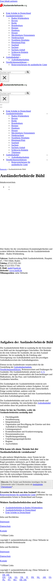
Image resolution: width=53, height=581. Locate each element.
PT (9, 580)
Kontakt (3, 531)
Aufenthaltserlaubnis (20, 59)
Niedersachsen (17, 37)
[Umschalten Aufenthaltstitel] (47, 155)
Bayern (14, 20)
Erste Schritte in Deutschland (18, 13)
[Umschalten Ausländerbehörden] (47, 113)
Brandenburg (17, 25)
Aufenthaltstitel (44, 403)
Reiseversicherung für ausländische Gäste (29, 64)
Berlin (14, 23)
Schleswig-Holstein (19, 52)
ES (16, 577)
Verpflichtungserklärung (10, 369)
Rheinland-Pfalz (18, 42)
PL (3, 580)
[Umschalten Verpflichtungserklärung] (47, 160)
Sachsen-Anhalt (18, 50)
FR (32, 577)
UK (10, 577)
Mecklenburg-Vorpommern (23, 35)
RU (15, 580)
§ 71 (43, 372)
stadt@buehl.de (14, 268)
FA (50, 577)
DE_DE (6, 575)
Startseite (3, 169)
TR (22, 577)
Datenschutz (5, 526)
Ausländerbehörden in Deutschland (20, 510)
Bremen (14, 28)
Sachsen (14, 47)
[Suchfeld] (1, 69)
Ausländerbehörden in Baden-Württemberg (24, 507)
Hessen (14, 33)
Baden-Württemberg (20, 18)
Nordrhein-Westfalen (20, 40)
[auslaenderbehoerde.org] (13, 8)
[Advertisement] (26, 219)
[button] (20, 57)
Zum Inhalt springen (8, 1)
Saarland (15, 45)
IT (27, 577)
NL (38, 577)
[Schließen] (4, 78)
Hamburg (15, 30)
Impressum (4, 522)
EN (4, 577)
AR (44, 577)
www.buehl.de (15, 270)
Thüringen (15, 54)
